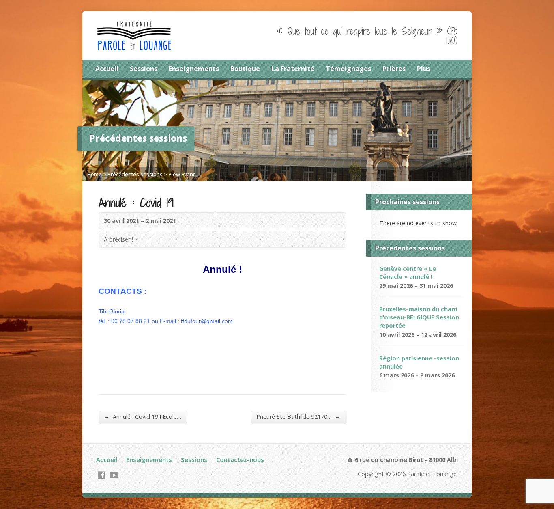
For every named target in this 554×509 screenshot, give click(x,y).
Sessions (143, 68)
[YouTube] (114, 475)
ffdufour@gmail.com (207, 321)
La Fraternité (292, 68)
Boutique (245, 68)
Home (94, 174)
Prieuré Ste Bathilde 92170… (298, 416)
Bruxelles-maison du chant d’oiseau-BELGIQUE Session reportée (419, 317)
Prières (394, 68)
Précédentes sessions (135, 174)
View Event (181, 174)
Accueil (106, 68)
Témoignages (348, 68)
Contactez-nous (240, 460)
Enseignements (194, 68)
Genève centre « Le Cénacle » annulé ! (407, 272)
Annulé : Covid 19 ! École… (142, 416)
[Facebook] (101, 475)
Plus (423, 68)
